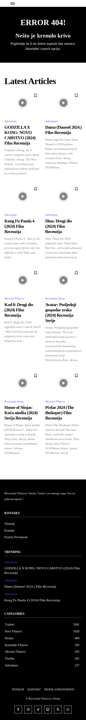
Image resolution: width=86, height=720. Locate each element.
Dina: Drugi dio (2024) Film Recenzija (58, 226)
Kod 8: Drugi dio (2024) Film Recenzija (18, 310)
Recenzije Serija (55, 298)
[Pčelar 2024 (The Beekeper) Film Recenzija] (63, 383)
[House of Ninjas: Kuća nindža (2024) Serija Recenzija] (22, 383)
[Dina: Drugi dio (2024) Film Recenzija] (63, 196)
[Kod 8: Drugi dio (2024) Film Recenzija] (22, 280)
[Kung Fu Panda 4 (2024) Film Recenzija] (22, 196)
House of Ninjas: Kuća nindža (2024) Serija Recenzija (20, 412)
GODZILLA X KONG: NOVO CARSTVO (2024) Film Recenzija (20, 135)
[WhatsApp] (68, 709)
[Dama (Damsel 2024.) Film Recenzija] (63, 103)
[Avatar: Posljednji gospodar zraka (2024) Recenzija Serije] (63, 280)
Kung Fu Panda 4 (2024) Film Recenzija (19, 226)
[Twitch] (48, 709)
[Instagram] (28, 709)
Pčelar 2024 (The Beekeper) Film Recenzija (59, 412)
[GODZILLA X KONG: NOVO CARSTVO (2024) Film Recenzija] (22, 103)
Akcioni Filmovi (14, 298)
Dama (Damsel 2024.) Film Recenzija (63, 130)
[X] (58, 709)
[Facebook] (18, 709)
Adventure (10, 121)
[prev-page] (7, 463)
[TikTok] (38, 709)
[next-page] (79, 463)
